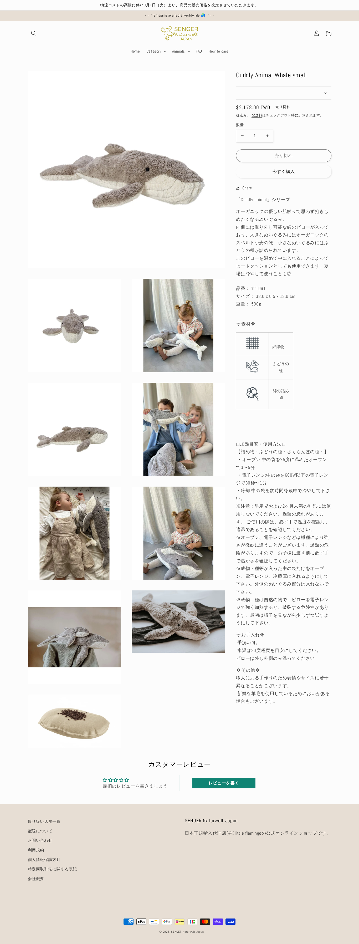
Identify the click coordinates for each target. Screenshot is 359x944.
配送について (40, 831)
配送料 (257, 115)
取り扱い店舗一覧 (44, 821)
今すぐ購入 (284, 171)
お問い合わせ (40, 840)
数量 (240, 125)
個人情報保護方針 (44, 859)
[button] (34, 33)
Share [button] (247, 187)
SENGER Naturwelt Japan (187, 931)
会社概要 (36, 878)
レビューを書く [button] (224, 783)
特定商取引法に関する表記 (52, 869)
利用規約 (36, 850)
